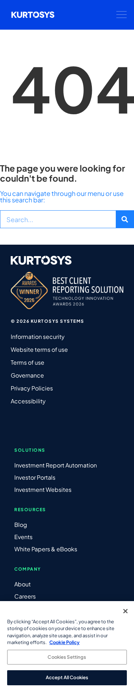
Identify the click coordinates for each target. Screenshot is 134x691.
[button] (121, 15)
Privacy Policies (32, 388)
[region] (67, 646)
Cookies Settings (67, 657)
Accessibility (28, 401)
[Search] (125, 219)
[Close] (125, 611)
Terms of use (27, 362)
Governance (27, 375)
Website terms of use (39, 349)
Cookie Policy (64, 642)
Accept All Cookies (67, 677)
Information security (38, 336)
